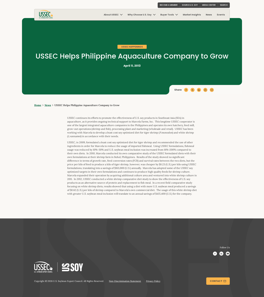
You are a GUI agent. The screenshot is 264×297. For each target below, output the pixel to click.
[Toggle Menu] (121, 14)
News (209, 14)
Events (221, 14)
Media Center (209, 5)
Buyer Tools (167, 14)
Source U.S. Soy (190, 5)
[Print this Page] (205, 90)
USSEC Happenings (132, 46)
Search (224, 5)
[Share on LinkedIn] (199, 90)
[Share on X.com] (192, 90)
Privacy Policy (153, 281)
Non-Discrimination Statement (125, 281)
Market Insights (192, 14)
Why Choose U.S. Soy (140, 14)
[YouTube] (228, 254)
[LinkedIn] (221, 254)
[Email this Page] (212, 90)
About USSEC (111, 14)
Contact (216, 281)
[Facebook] (215, 254)
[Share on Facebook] (186, 90)
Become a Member (169, 5)
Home (37, 105)
